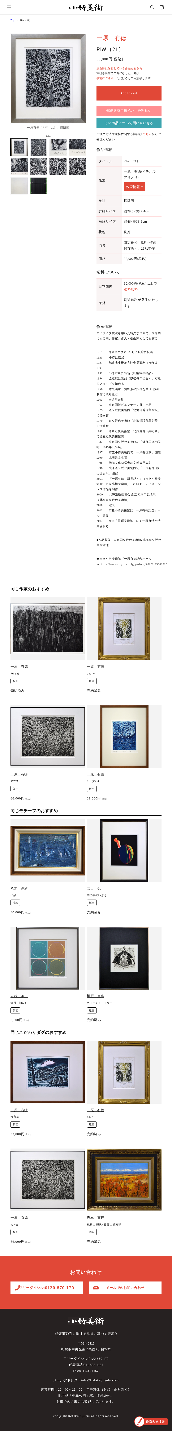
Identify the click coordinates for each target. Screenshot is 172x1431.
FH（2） (15, 673)
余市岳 (14, 1117)
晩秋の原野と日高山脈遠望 (104, 1224)
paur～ (91, 673)
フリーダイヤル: (46, 1287)
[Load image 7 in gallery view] (58, 166)
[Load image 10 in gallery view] (38, 186)
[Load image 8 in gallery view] (77, 166)
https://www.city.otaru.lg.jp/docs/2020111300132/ (133, 564)
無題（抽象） (19, 1003)
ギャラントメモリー (99, 1003)
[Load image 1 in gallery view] (19, 147)
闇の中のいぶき (97, 895)
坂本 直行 (95, 1218)
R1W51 (14, 781)
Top (12, 20)
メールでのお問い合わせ (125, 1287)
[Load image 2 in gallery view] (38, 147)
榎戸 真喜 (95, 996)
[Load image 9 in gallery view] (19, 186)
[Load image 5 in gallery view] (19, 166)
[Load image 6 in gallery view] (38, 166)
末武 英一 (19, 996)
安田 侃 (94, 888)
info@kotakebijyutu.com (100, 1380)
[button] (8, 7)
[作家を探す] (151, 1421)
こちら (147, 134)
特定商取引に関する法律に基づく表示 (85, 1334)
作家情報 (133, 187)
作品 (13, 895)
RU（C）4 (93, 781)
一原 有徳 (111, 38)
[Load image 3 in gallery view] (58, 147)
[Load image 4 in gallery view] (77, 147)
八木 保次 (19, 888)
